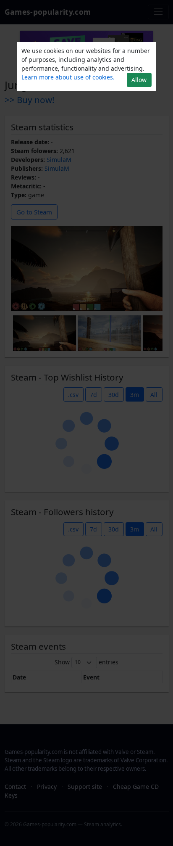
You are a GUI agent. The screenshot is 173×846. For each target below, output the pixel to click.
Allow (139, 80)
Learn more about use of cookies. (68, 77)
